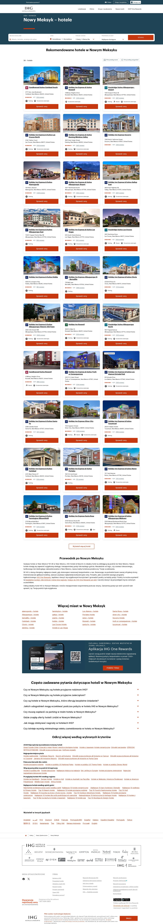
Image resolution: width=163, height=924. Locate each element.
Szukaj (141, 37)
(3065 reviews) (41, 335)
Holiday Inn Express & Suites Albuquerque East (40, 231)
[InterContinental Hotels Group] (29, 9)
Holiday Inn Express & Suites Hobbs (43, 277)
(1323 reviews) (120, 382)
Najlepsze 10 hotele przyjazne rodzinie (72, 790)
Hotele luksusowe (48, 771)
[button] (135, 2)
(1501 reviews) (80, 240)
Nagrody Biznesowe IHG (90, 878)
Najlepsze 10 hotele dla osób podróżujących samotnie (56, 795)
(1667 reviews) (80, 145)
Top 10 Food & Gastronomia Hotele (103, 790)
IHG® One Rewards (134, 9)
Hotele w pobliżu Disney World (115, 765)
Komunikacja (117, 893)
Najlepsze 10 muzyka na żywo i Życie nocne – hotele (51, 793)
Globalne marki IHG (59, 884)
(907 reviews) (40, 432)
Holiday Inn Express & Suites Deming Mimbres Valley (80, 136)
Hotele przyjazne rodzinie (33, 765)
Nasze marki (120, 9)
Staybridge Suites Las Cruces (120, 230)
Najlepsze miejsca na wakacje (68, 771)
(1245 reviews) (120, 144)
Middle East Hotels (42, 782)
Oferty (92, 9)
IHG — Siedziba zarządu (90, 892)
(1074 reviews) (80, 98)
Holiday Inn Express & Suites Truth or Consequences (82, 373)
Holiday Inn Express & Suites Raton (122, 469)
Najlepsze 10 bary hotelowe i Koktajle (105, 788)
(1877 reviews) (120, 98)
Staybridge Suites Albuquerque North (121, 326)
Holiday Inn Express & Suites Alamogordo (40, 183)
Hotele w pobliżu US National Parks (59, 765)
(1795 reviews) (80, 526)
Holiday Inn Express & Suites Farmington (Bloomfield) (40, 517)
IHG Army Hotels (88, 883)
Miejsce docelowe (15, 35)
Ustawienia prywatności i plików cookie (125, 887)
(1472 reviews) (120, 335)
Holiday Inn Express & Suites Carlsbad (40, 470)
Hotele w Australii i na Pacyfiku (77, 779)
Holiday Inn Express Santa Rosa (81, 516)
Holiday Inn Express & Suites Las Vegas (82, 231)
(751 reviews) (80, 479)
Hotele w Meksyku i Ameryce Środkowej (107, 779)
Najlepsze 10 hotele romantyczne (75, 788)
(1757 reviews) (120, 478)
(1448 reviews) (41, 193)
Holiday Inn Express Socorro (119, 135)
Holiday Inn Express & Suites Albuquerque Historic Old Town (42, 326)
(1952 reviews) (80, 193)
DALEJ (128, 918)
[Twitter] (28, 879)
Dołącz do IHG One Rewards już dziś (82, 580)
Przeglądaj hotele (58, 881)
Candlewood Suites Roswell (40, 372)
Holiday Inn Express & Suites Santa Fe (43, 422)
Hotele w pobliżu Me (31, 771)
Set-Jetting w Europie (89, 771)
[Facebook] (24, 879)
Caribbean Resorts (47, 756)
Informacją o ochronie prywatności (75, 921)
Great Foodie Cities (31, 747)
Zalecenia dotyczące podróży (92, 880)
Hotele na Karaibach (31, 779)
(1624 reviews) (120, 239)
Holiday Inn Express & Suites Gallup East (122, 183)
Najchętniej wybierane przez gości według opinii (42, 788)
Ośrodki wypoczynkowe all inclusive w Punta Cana (78, 759)
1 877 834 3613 (45, 901)
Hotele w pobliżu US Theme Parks (88, 765)
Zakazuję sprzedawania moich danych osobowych (125, 890)
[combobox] (29, 39)
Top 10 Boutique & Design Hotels (101, 798)
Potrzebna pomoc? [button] (33, 2)
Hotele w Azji (58, 779)
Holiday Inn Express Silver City (81, 421)
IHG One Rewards (44, 577)
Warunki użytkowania (119, 878)
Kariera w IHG (57, 878)
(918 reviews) (40, 479)
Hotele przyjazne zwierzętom (110, 771)
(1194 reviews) (80, 384)
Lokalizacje (82, 9)
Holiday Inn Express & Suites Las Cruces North (42, 136)
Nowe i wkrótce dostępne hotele (65, 747)
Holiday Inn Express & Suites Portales (80, 470)
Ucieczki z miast (45, 747)
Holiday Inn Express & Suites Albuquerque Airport (80, 183)
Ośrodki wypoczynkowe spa (50, 750)
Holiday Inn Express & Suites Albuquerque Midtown (119, 517)
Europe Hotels (46, 779)
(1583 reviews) (80, 287)
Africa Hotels (56, 782)
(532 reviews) (40, 97)
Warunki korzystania (119, 884)
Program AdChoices (119, 880)
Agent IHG (56, 892)
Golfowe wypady (69, 750)
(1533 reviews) (41, 145)
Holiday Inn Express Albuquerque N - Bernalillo (83, 278)
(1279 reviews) (40, 526)
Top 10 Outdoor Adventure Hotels (87, 793)
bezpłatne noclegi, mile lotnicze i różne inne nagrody (46, 580)
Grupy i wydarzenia (105, 9)
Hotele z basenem (86, 747)
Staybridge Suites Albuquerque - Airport (121, 89)
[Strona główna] (25, 835)
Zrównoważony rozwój (90, 886)
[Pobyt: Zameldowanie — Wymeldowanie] (61, 39)
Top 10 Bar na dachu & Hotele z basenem (49, 798)
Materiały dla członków (90, 889)
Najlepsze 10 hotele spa (76, 798)
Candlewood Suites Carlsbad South (43, 87)
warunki (60, 919)
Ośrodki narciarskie (118, 747)
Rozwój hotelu (57, 887)
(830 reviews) (40, 240)
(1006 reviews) (80, 431)
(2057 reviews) (120, 193)
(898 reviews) (40, 381)
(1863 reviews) (120, 432)
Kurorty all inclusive (63, 756)
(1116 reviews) (120, 287)
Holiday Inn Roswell (77, 324)
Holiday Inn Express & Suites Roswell (80, 89)
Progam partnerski (58, 889)
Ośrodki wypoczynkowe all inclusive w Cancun (90, 756)
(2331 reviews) (120, 526)
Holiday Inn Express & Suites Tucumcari (119, 422)
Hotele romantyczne (102, 747)
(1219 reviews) (80, 334)
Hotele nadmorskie (30, 756)
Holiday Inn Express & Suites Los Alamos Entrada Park (121, 373)
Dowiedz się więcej (121, 905)
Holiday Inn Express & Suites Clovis (122, 277)
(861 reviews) (40, 287)
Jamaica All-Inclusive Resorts (45, 759)
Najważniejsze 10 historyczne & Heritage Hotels (98, 795)
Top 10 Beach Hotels (46, 790)
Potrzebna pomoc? (59, 895)
